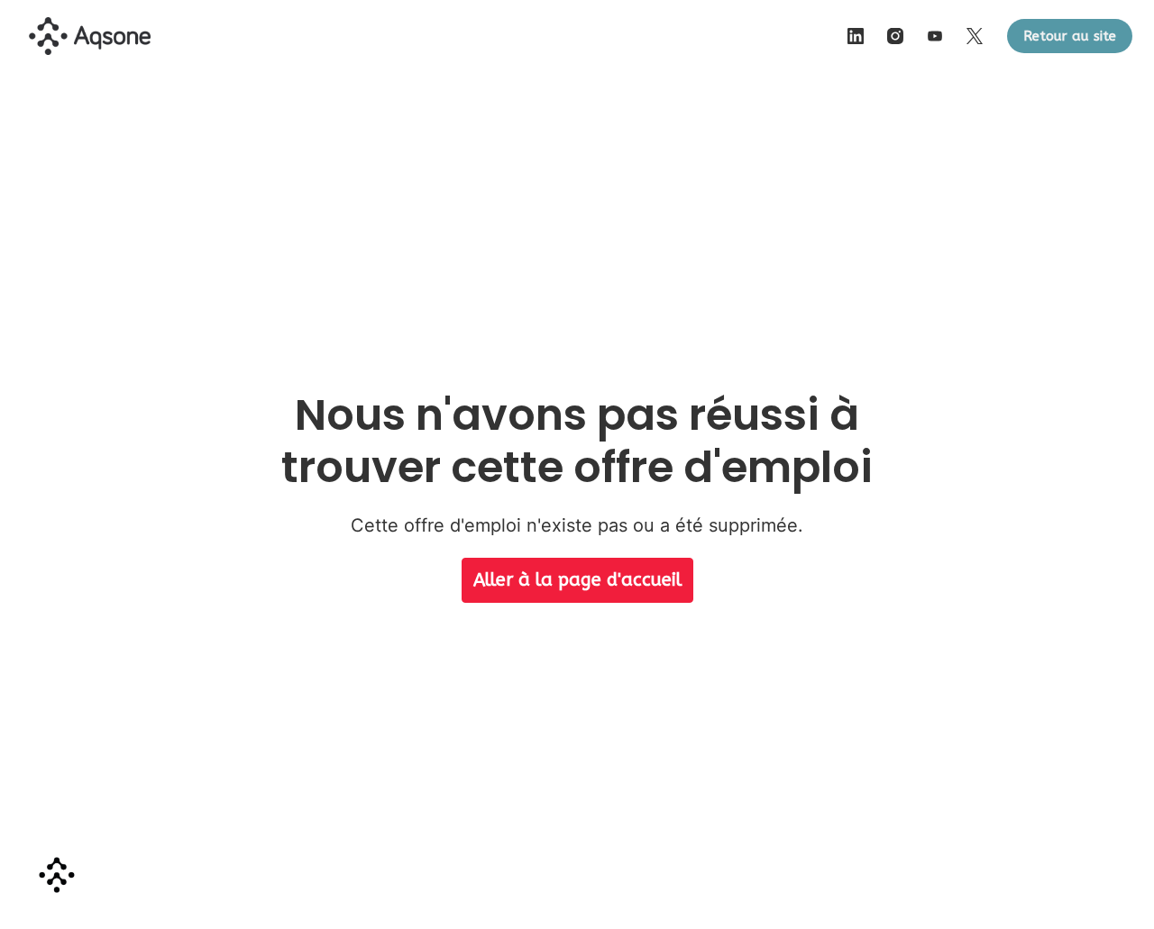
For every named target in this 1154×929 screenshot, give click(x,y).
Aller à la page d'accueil (577, 579)
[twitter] (975, 36)
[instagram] (895, 36)
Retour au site (1069, 36)
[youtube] (935, 36)
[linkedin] (856, 36)
